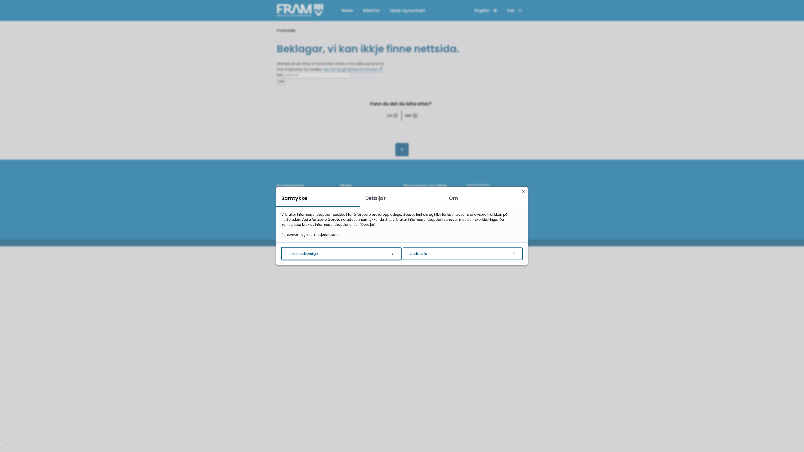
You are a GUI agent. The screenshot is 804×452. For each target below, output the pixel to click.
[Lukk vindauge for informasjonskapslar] (523, 191)
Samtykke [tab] (294, 198)
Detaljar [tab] (375, 198)
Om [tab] (453, 198)
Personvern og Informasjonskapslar (310, 234)
